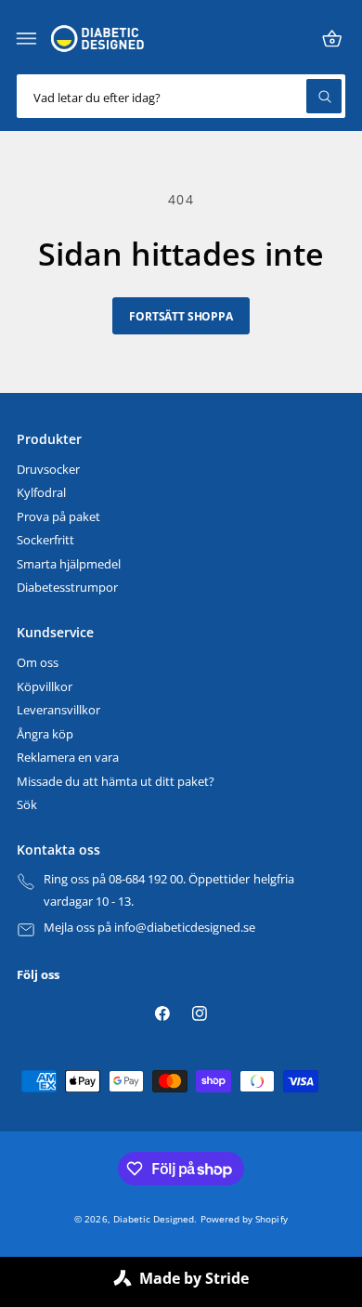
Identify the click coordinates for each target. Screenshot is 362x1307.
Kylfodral (41, 493)
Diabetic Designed (153, 1218)
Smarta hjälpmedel (69, 564)
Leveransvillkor (58, 710)
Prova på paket (58, 517)
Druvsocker (48, 469)
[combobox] (181, 96)
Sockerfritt (45, 540)
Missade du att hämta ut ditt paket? (115, 782)
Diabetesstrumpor (67, 587)
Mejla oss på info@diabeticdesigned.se (150, 927)
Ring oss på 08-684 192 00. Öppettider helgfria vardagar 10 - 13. (169, 890)
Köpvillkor (44, 687)
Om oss (37, 663)
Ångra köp (45, 734)
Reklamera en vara (68, 757)
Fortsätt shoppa (180, 315)
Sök (27, 805)
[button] (26, 39)
